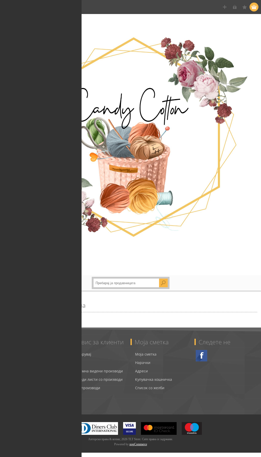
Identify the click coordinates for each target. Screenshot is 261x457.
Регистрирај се (224, 7)
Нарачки (142, 362)
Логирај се (234, 7)
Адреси (141, 371)
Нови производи (85, 387)
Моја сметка (145, 354)
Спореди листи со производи (97, 379)
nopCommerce (138, 444)
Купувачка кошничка (153, 379)
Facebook (201, 355)
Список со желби (149, 387)
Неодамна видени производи (97, 371)
